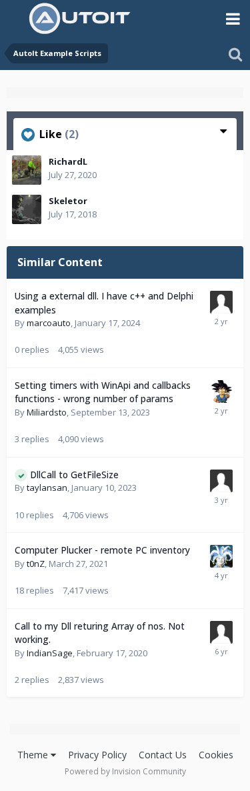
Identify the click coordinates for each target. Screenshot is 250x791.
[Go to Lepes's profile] (221, 481)
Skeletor (68, 201)
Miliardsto (47, 412)
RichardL (68, 161)
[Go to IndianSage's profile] (221, 632)
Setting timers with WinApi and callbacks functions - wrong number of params (103, 392)
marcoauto (49, 323)
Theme (34, 754)
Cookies (216, 754)
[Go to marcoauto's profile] (221, 302)
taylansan (47, 488)
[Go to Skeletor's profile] (26, 209)
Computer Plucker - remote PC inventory (102, 550)
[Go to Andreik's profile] (221, 391)
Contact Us (163, 754)
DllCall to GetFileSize (74, 474)
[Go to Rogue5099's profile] (221, 556)
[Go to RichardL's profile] (26, 170)
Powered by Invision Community (125, 771)
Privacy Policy (97, 754)
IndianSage (50, 653)
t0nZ (36, 564)
